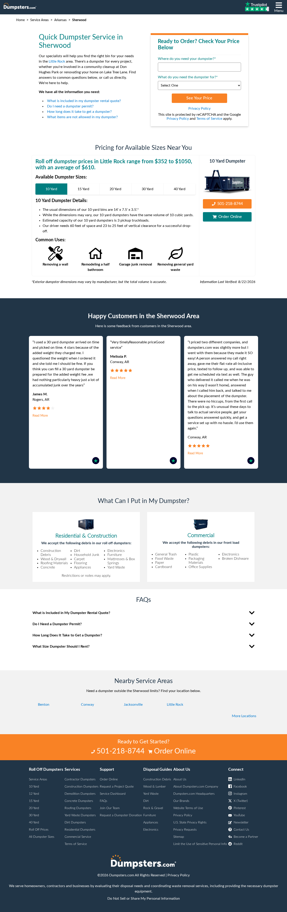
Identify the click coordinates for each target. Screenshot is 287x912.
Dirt (146, 801)
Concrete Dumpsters (79, 801)
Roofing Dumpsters (78, 808)
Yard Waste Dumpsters (80, 815)
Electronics (150, 829)
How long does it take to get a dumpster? (79, 111)
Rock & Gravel (153, 808)
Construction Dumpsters (81, 786)
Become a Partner (246, 836)
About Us (179, 779)
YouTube (239, 815)
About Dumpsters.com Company (195, 786)
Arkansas (60, 20)
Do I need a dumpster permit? (70, 106)
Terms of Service (209, 118)
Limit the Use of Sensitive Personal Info (200, 844)
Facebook (240, 786)
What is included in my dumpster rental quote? (84, 101)
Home (20, 20)
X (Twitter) (241, 801)
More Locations (244, 716)
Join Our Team (110, 808)
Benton (43, 704)
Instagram (240, 793)
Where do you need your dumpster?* (187, 59)
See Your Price (199, 98)
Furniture (149, 815)
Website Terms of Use (188, 808)
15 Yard (34, 801)
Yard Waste (151, 793)
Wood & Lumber (154, 786)
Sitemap (178, 836)
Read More (40, 415)
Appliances (150, 822)
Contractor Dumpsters (80, 779)
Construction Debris (157, 779)
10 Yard (34, 786)
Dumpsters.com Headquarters (194, 793)
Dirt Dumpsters (75, 822)
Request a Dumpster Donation (121, 815)
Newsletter (241, 822)
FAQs (103, 801)
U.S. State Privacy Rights (190, 822)
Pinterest (240, 808)
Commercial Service (78, 836)
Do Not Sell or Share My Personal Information (143, 898)
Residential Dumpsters (80, 829)
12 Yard (34, 793)
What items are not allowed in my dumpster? (82, 117)
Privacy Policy (199, 108)
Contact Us (241, 829)
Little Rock (57, 61)
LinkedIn (239, 779)
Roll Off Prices (38, 829)
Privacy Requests (185, 829)
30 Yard (34, 815)
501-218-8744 (230, 204)
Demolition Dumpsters (80, 793)
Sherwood (79, 20)
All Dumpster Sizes (41, 836)
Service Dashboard (113, 793)
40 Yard (34, 822)
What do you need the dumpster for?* (188, 77)
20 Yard (34, 808)
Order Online (230, 217)
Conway (87, 704)
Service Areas (39, 20)
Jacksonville (133, 704)
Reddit (238, 844)
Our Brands (181, 801)
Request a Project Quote (117, 786)
